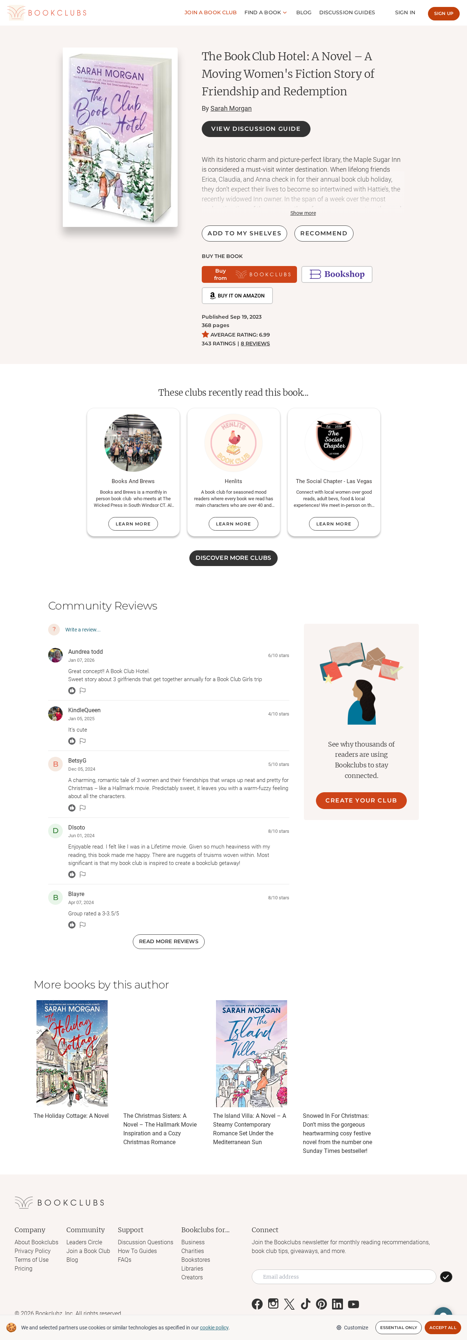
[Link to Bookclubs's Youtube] (353, 1304)
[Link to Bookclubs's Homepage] (46, 13)
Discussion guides (347, 12)
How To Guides (137, 1251)
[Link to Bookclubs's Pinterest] (321, 1304)
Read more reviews (168, 941)
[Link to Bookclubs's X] (289, 1304)
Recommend (323, 233)
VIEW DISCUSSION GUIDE (256, 128)
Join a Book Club (88, 1251)
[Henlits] (233, 443)
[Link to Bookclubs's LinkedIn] (337, 1304)
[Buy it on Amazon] (237, 295)
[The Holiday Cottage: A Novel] (71, 1053)
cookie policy (214, 1327)
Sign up (444, 13)
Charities (192, 1251)
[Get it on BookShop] (337, 274)
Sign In (405, 12)
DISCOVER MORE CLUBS (233, 557)
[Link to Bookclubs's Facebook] (257, 1304)
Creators (192, 1277)
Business (193, 1242)
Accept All (442, 1327)
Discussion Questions (145, 1242)
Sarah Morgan (231, 108)
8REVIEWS (255, 343)
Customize (356, 1327)
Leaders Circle (84, 1242)
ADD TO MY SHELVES (244, 233)
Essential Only (398, 1327)
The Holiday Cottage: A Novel (71, 1115)
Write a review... (83, 630)
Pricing (23, 1268)
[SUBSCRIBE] (446, 1276)
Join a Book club (211, 12)
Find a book (262, 12)
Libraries (192, 1268)
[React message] (72, 690)
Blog (304, 12)
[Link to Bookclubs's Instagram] (273, 1304)
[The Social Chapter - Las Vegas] (334, 443)
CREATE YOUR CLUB (361, 800)
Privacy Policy (33, 1251)
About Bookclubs (36, 1242)
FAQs (124, 1259)
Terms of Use (32, 1259)
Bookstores (195, 1259)
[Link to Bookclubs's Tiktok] (305, 1304)
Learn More (133, 524)
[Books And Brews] (133, 443)
